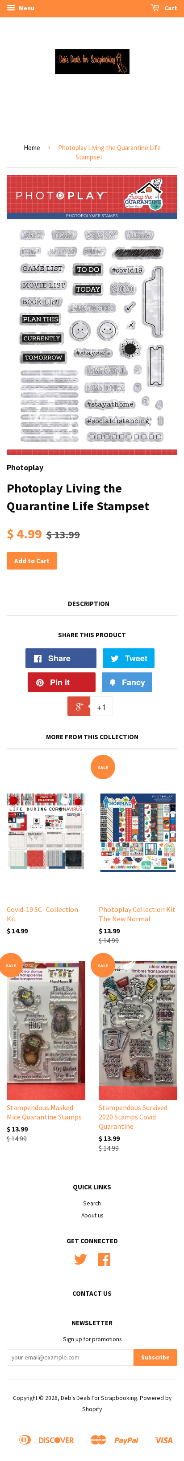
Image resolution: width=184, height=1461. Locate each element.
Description (88, 603)
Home (32, 147)
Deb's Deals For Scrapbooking (99, 1398)
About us (92, 1215)
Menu (25, 8)
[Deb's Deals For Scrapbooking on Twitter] (80, 1262)
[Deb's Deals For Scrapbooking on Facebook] (104, 1262)
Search (92, 1203)
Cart (170, 8)
